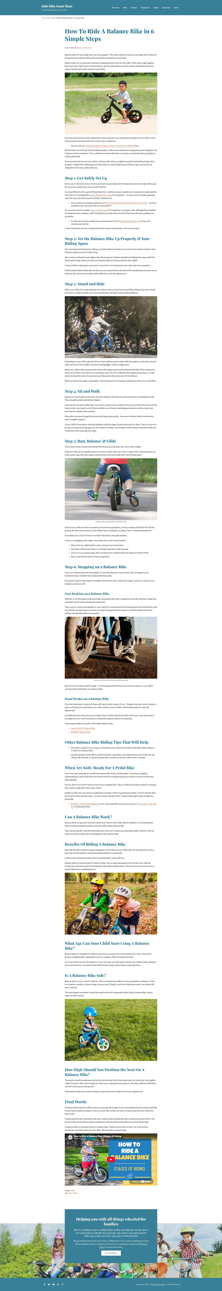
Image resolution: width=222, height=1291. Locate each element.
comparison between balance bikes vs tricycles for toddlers (110, 146)
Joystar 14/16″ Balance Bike (83, 728)
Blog (49, 18)
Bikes (73, 1190)
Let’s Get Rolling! (111, 1253)
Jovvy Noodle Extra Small (102, 195)
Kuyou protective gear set (130, 221)
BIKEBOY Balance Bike (81, 732)
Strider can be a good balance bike (87, 804)
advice (70, 1193)
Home (44, 18)
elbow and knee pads (99, 210)
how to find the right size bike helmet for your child (126, 203)
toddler (75, 1193)
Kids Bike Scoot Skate (57, 6)
